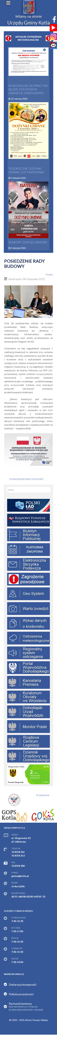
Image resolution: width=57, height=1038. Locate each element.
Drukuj (49, 274)
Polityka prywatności (21, 994)
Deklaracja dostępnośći (22, 984)
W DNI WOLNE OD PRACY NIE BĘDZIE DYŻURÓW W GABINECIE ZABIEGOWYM (28, 89)
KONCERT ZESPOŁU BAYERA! (28, 242)
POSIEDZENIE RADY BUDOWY (26, 479)
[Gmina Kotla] (29, 7)
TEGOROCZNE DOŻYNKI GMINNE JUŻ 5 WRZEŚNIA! (26, 170)
